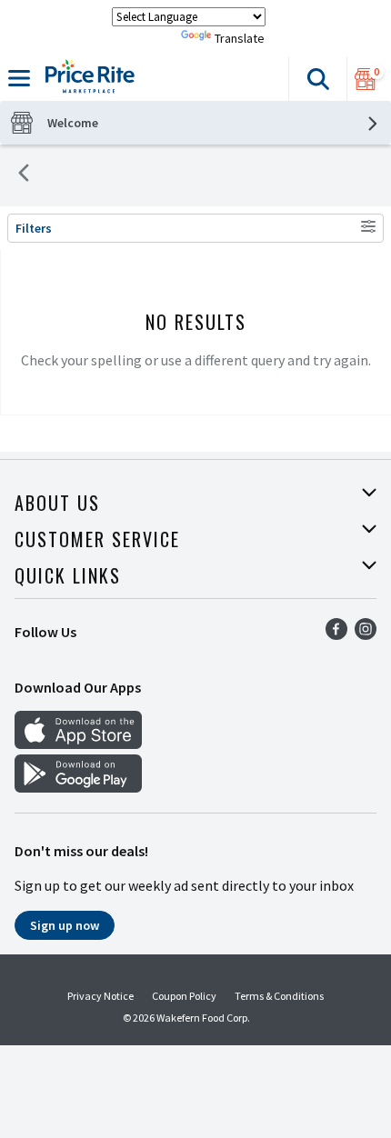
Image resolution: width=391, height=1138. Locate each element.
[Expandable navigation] (19, 78)
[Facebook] (336, 634)
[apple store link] (78, 743)
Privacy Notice (100, 996)
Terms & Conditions (279, 996)
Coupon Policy (184, 996)
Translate (240, 38)
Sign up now (64, 925)
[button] (317, 79)
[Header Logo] (86, 79)
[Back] (24, 175)
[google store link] (78, 787)
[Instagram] (365, 634)
